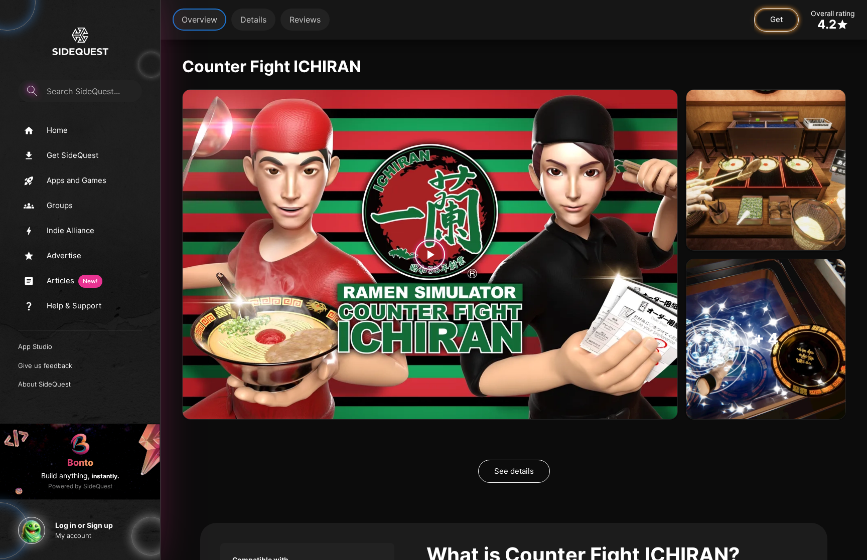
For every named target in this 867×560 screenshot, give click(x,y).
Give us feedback (45, 365)
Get (776, 19)
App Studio (35, 346)
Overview (199, 20)
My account (73, 535)
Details (253, 20)
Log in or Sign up (84, 525)
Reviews (305, 20)
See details (514, 471)
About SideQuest (44, 384)
